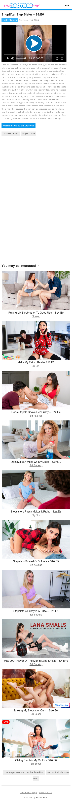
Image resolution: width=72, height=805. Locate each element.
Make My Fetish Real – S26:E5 (36, 362)
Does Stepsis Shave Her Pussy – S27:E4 (35, 412)
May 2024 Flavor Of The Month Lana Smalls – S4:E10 (36, 661)
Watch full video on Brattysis (18, 125)
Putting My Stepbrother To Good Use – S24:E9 (36, 312)
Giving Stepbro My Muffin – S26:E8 (36, 760)
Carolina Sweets (10, 134)
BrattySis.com (10, 20)
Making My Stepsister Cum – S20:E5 (36, 710)
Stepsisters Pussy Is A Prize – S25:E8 (35, 611)
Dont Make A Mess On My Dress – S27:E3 (36, 462)
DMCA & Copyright (28, 792)
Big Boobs (36, 713)
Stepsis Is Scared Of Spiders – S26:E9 (36, 561)
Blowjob (36, 316)
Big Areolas (36, 564)
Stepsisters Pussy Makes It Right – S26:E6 (36, 511)
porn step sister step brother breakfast (24, 772)
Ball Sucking (35, 465)
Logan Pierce (28, 134)
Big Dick (36, 366)
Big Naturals (35, 415)
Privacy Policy (45, 792)
